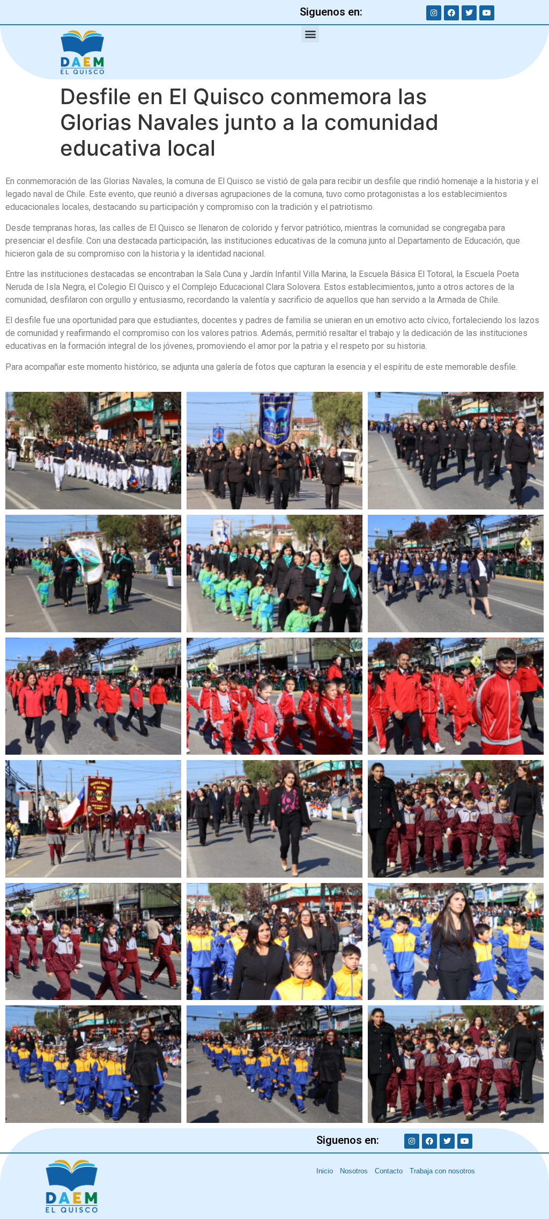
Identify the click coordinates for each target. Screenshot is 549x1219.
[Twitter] (469, 12)
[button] (310, 33)
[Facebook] (451, 12)
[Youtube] (486, 12)
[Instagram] (433, 12)
